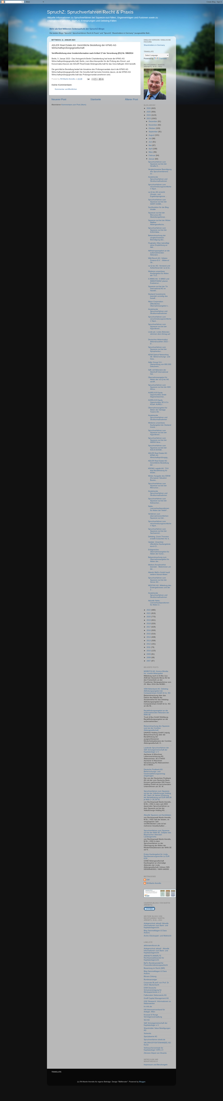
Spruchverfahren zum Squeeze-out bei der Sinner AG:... (157, 580)
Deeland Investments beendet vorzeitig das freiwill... (158, 296)
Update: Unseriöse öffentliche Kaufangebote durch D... (159, 544)
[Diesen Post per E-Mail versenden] (92, 79)
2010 (149, 651)
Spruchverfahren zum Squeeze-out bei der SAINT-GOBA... (157, 202)
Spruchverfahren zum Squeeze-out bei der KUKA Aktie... (157, 230)
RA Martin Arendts (153, 883)
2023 (149, 118)
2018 (149, 623)
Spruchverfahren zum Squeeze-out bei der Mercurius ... (157, 486)
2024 (149, 115)
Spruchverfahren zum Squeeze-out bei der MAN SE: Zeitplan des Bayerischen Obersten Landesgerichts (157, 834)
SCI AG (147, 1020)
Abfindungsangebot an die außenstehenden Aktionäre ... (159, 253)
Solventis (147, 1033)
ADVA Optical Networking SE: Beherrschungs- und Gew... (159, 357)
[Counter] (149, 910)
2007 (149, 661)
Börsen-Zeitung (150, 976)
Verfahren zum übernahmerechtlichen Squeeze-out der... (158, 516)
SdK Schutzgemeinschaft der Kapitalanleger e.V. (155, 1024)
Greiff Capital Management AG (156, 998)
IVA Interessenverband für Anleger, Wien (154, 1011)
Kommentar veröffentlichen (66, 89)
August (152, 135)
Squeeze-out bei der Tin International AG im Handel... (158, 289)
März (151, 152)
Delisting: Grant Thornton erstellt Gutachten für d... (159, 538)
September (153, 132)
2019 (149, 620)
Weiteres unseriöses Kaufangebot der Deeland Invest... (159, 425)
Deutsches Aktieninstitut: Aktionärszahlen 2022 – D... (158, 342)
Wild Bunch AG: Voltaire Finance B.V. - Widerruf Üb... (158, 260)
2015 (149, 634)
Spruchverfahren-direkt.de (154, 1040)
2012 (149, 644)
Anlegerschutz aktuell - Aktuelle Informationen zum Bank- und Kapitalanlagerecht (156, 951)
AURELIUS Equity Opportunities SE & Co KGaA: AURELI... (158, 402)
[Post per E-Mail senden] (88, 79)
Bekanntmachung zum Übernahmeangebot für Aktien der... (158, 559)
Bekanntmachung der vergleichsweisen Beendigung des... (157, 238)
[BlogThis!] (95, 79)
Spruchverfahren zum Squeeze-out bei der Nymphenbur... (157, 349)
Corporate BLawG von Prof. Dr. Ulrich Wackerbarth (156, 984)
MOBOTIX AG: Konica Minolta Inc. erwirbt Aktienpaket (156, 672)
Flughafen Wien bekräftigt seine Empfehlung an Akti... (158, 245)
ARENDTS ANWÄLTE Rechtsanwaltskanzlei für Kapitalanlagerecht (154, 958)
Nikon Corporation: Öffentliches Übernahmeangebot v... (158, 304)
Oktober (152, 128)
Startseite (95, 99)
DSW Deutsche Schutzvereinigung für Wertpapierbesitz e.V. (153, 990)
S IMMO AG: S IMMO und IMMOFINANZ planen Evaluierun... (158, 281)
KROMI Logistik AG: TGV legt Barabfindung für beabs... (158, 470)
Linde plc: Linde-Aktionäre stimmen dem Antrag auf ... (159, 334)
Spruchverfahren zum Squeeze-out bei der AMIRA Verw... (157, 440)
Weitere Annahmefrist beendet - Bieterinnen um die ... (159, 567)
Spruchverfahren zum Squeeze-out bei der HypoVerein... (157, 326)
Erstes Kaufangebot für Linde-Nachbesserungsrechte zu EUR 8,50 (156, 856)
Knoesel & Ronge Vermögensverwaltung (153, 1016)
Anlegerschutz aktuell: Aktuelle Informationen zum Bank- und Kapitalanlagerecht (156, 925)
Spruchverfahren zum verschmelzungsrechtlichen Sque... (159, 187)
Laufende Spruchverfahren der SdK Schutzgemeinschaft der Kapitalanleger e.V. (156, 750)
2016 (149, 630)
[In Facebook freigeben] (100, 79)
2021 (149, 613)
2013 (149, 641)
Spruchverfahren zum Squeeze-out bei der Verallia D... (157, 164)
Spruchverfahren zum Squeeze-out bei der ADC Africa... (159, 387)
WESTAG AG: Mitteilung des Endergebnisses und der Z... (159, 587)
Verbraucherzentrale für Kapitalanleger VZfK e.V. (154, 1049)
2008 (149, 657)
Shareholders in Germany (154, 45)
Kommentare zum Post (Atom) (73, 105)
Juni (151, 142)
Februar (152, 155)
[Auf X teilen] (97, 79)
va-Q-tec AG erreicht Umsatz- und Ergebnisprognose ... (157, 194)
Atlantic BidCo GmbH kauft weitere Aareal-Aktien (159, 573)
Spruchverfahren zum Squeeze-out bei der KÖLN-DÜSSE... (157, 448)
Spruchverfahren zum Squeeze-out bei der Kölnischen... (157, 501)
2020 (149, 617)
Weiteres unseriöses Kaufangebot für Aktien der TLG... (158, 273)
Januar (152, 159)
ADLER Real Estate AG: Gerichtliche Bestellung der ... (158, 463)
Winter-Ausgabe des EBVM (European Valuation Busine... (159, 478)
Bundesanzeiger (150, 980)
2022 (149, 610)
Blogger (142, 1082)
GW (147, 880)
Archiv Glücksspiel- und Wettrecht (157, 936)
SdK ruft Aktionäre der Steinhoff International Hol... (158, 372)
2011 (149, 647)
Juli (150, 138)
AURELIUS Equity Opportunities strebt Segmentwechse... (157, 395)
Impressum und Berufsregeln (156, 1065)
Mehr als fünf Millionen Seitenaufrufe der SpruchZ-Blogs (77, 29)
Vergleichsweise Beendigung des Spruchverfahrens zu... (160, 171)
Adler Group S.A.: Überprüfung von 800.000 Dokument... (159, 364)
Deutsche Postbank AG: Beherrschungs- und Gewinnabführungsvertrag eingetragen (154, 772)
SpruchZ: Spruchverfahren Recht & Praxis (90, 12)
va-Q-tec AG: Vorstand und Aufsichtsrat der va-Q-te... (159, 267)
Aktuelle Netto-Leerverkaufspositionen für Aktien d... (158, 603)
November (153, 125)
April (151, 149)
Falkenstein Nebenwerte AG (155, 995)
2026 (149, 108)
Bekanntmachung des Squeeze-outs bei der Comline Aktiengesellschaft (157, 728)
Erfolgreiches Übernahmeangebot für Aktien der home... (158, 552)
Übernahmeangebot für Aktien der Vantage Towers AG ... (157, 410)
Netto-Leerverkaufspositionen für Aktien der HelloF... (158, 508)
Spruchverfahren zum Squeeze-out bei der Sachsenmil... (157, 531)
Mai (150, 145)
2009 (149, 654)
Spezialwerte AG (150, 1036)
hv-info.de (148, 1007)
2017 (149, 627)
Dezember (153, 121)
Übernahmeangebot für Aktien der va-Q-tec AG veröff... (158, 379)
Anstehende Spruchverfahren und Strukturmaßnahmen (157, 179)
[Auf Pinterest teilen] (102, 79)
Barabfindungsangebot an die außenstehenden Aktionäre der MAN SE (156, 713)
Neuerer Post (58, 99)
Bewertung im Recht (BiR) (154, 968)
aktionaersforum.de (152, 945)
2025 (149, 112)
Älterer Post (131, 99)
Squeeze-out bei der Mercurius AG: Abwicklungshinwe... (157, 215)
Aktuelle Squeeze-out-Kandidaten (157, 815)
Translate (163, 59)
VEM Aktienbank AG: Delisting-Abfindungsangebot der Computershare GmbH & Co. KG (157, 691)
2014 (149, 637)
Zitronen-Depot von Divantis (155, 1053)
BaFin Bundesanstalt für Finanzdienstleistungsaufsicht (156, 964)
